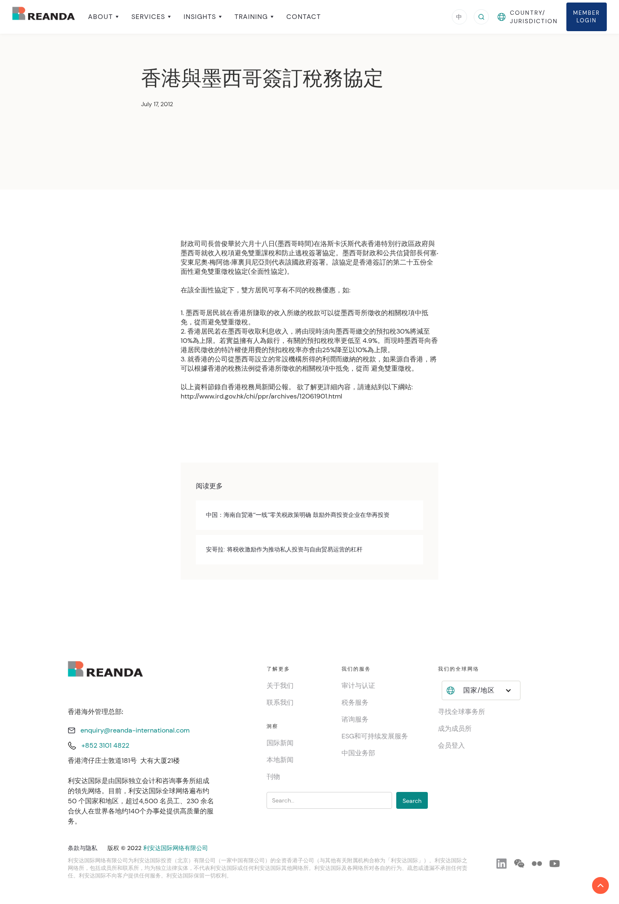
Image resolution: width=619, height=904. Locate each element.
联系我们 (280, 702)
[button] (103, 17)
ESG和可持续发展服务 (375, 736)
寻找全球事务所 (461, 711)
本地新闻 (280, 759)
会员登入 (451, 745)
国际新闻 (280, 742)
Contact (303, 17)
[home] (43, 16)
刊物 (273, 776)
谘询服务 (355, 719)
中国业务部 (358, 753)
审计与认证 (358, 685)
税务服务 (355, 702)
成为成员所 (455, 728)
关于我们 (280, 685)
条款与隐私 (82, 848)
